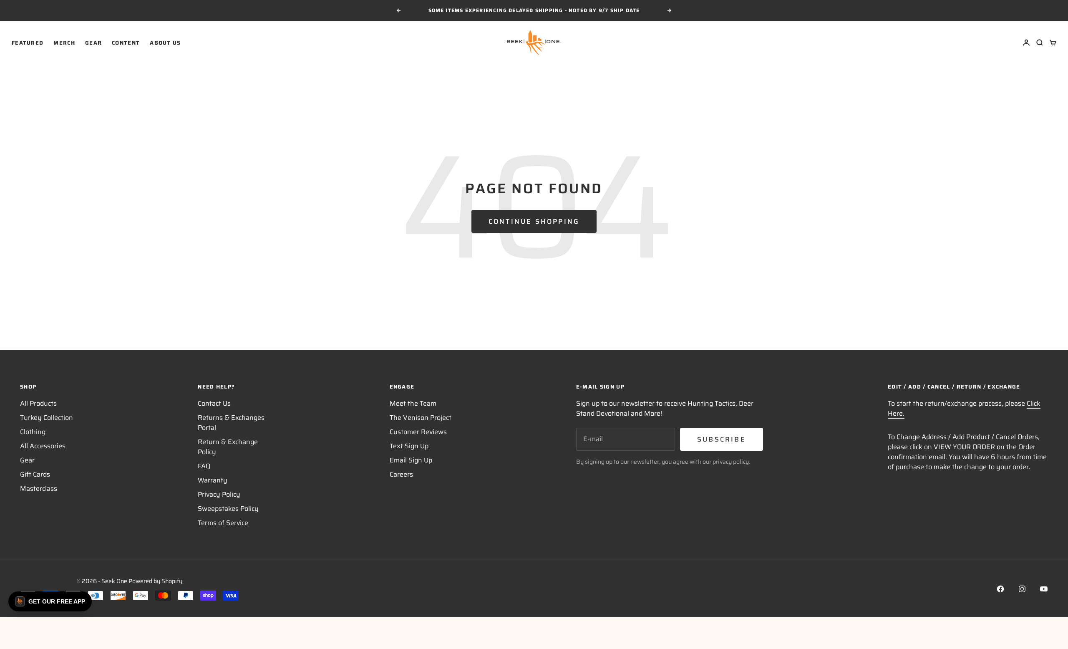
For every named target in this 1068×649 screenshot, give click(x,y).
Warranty (212, 480)
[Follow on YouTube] (1044, 589)
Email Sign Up (411, 460)
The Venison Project (420, 417)
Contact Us (214, 403)
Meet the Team (413, 403)
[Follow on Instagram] (1022, 589)
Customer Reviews (418, 432)
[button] (50, 601)
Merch (64, 42)
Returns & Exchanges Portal (231, 422)
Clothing (32, 432)
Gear (93, 42)
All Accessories (42, 446)
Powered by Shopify (155, 581)
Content (126, 42)
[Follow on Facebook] (1000, 589)
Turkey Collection (46, 417)
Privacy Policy (219, 494)
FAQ (204, 466)
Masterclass (38, 488)
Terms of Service (223, 523)
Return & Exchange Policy (228, 447)
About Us (165, 42)
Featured (27, 42)
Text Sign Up (409, 446)
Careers (401, 474)
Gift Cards (35, 474)
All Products (38, 403)
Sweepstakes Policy (228, 508)
